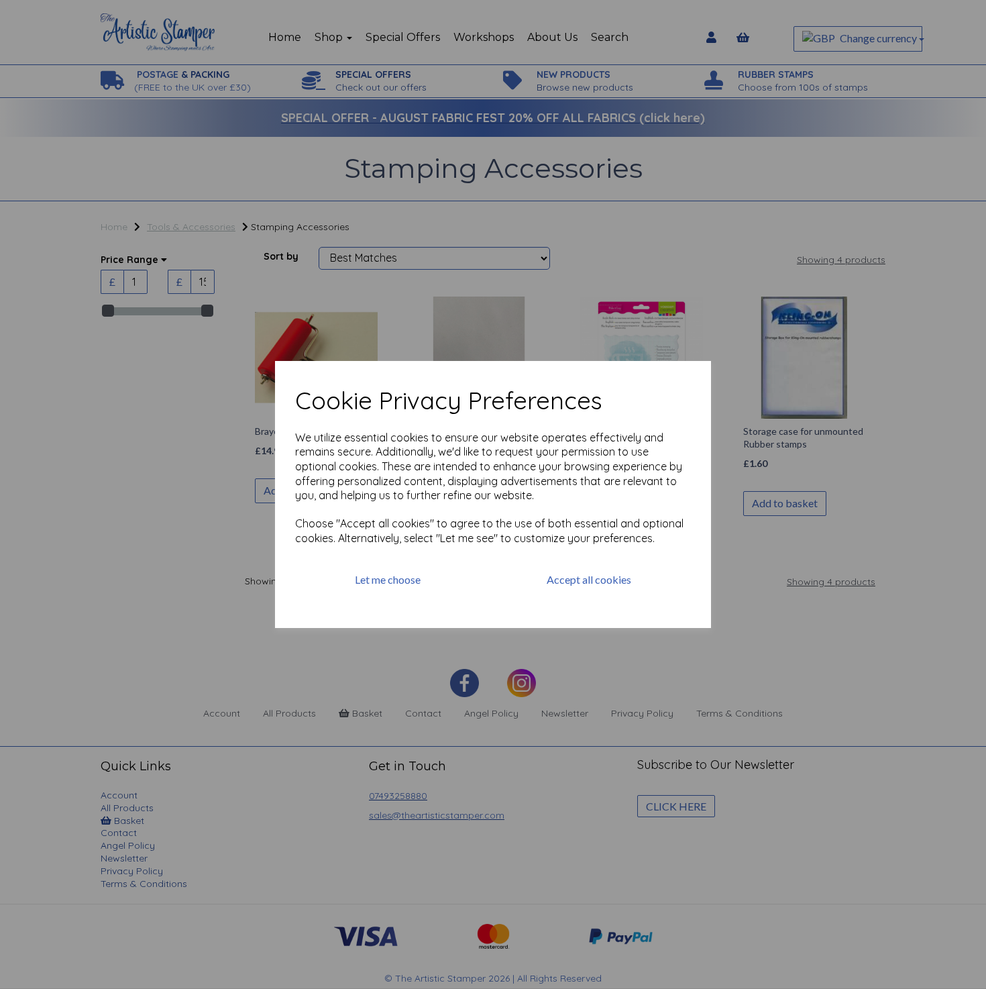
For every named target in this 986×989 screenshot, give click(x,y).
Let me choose (388, 579)
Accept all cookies (589, 579)
